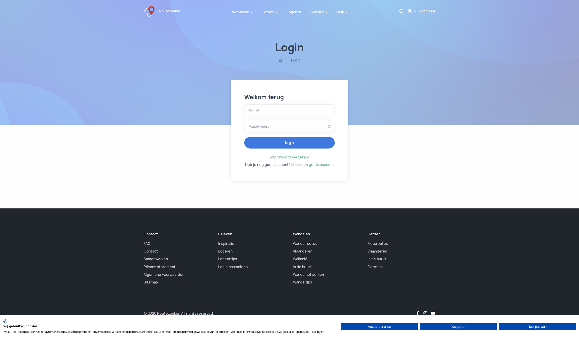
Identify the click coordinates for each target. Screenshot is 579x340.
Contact (151, 251)
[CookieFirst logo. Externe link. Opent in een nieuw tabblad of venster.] (5, 321)
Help (340, 11)
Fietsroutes (378, 243)
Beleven (317, 11)
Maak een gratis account (312, 164)
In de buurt (302, 266)
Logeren (293, 11)
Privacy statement (160, 266)
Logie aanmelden (233, 266)
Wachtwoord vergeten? (289, 157)
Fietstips (375, 266)
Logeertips (227, 258)
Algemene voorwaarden (164, 274)
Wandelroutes (305, 243)
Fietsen (268, 11)
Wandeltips (302, 282)
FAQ (147, 243)
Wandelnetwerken (308, 274)
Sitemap (151, 282)
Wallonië (300, 258)
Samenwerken (156, 258)
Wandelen (240, 11)
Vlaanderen (302, 251)
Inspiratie (226, 243)
